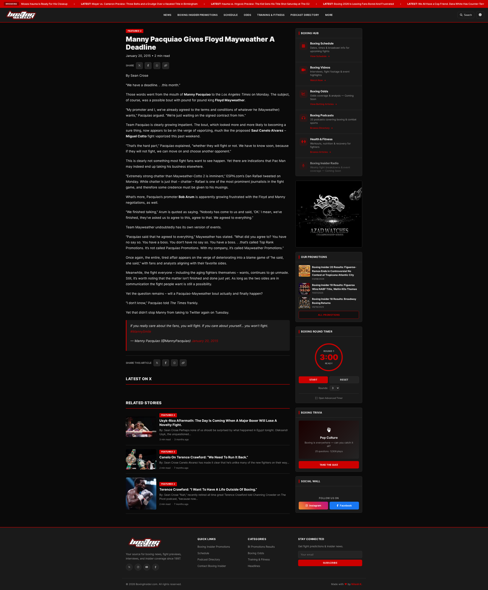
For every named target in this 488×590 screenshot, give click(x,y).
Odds (247, 14)
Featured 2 (134, 31)
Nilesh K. (356, 584)
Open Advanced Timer (330, 398)
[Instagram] (138, 567)
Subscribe (330, 563)
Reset (344, 379)
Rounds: (323, 388)
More (329, 14)
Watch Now (316, 80)
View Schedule (318, 56)
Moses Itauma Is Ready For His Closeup (38, 3)
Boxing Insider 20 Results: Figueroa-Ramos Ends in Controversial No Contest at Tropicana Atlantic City (334, 271)
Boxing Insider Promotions (197, 14)
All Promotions (329, 314)
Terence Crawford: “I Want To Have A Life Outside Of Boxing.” (208, 489)
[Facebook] (155, 567)
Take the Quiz (329, 464)
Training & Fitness (270, 14)
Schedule (231, 14)
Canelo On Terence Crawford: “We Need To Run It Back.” (203, 457)
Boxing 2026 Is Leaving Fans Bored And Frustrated (358, 3)
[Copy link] (165, 65)
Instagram (315, 505)
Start (313, 379)
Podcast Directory (305, 14)
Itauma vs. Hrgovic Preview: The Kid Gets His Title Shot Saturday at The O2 (260, 3)
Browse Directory (320, 127)
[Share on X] (139, 65)
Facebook (346, 505)
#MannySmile (140, 331)
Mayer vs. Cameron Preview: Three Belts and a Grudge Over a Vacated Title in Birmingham (139, 3)
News (167, 14)
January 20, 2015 (205, 341)
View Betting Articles (322, 104)
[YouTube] (146, 567)
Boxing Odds (256, 553)
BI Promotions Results (261, 546)
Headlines (254, 565)
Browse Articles (319, 152)
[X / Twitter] (129, 567)
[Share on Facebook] (148, 65)
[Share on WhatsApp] (156, 65)
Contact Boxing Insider (211, 565)
